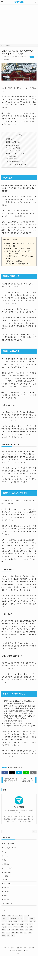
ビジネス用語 (8, 868)
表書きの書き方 (14, 156)
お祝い (3, 915)
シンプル (20, 918)
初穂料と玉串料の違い (13, 142)
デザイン (32, 918)
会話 (13, 924)
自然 (21, 932)
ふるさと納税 (8, 883)
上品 (3, 924)
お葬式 (9, 915)
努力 (27, 924)
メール (6, 856)
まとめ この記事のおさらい (16, 164)
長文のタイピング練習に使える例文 (18, 264)
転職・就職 (7, 872)
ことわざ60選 (8, 903)
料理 (9, 929)
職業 (5, 896)
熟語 (3, 932)
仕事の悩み (7, 887)
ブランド (4, 921)
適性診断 (6, 864)
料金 (13, 929)
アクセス (20, 915)
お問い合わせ (13, 950)
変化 (27, 927)
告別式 (15, 927)
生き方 (8, 932)
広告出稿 (31, 948)
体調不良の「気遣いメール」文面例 (18, 248)
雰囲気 (3, 935)
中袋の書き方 (13, 158)
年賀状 (3, 929)
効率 (31, 924)
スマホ (26, 918)
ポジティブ (16, 921)
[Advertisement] (19, 24)
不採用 (8, 924)
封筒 (11, 767)
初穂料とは (10, 139)
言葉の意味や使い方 (10, 848)
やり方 (14, 915)
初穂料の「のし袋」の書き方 (16, 153)
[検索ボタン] (36, 2)
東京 (17, 929)
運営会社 (20, 950)
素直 (17, 932)
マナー (32, 56)
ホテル (10, 921)
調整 (30, 932)
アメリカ (26, 915)
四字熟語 (6, 900)
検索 (34, 831)
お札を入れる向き (14, 148)
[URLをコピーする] (33, 772)
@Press (26, 950)
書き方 (15, 767)
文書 (5, 860)
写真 (17, 924)
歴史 (27, 929)
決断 (31, 929)
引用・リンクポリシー (22, 948)
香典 (9, 935)
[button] (5, 772)
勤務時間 (4, 927)
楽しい (21, 929)
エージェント (5, 918)
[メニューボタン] (2, 2)
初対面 (21, 924)
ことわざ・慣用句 (9, 844)
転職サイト (7, 891)
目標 (13, 932)
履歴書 (6, 876)
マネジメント (24, 921)
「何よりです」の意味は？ (15, 261)
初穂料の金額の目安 (13, 145)
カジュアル (13, 918)
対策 (31, 927)
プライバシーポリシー (10, 948)
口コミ (10, 927)
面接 (6, 879)
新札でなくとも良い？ (16, 150)
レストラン (32, 921)
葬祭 (25, 932)
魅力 (13, 935)
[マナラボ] (19, 2)
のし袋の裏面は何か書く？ (17, 161)
